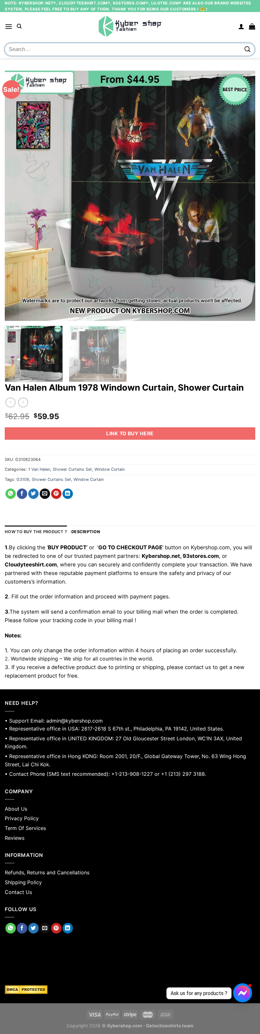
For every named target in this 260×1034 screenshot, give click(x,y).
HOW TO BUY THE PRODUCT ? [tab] (36, 531)
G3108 (22, 479)
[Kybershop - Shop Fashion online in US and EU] (130, 26)
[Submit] (247, 49)
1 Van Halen (39, 469)
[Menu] (8, 26)
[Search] (19, 26)
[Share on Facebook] (22, 493)
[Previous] (17, 196)
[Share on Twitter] (33, 493)
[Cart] (252, 26)
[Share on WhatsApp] (10, 493)
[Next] (242, 196)
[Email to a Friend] (45, 493)
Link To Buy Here (129, 434)
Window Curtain (109, 469)
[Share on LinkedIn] (67, 493)
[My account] (241, 26)
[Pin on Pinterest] (56, 493)
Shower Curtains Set (72, 469)
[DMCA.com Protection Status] (130, 989)
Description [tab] (85, 531)
